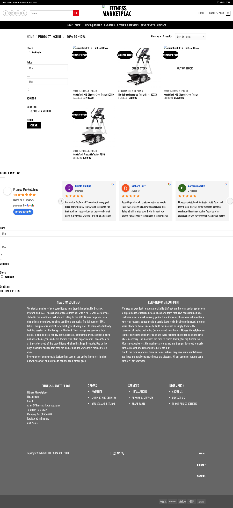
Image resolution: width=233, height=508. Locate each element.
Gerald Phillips (83, 186)
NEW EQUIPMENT (93, 25)
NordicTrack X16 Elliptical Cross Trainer (181, 94)
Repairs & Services (128, 25)
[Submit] (76, 13)
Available (36, 52)
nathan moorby (196, 186)
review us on (21, 211)
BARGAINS (109, 25)
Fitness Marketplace (25, 189)
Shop (78, 25)
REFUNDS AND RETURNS (103, 404)
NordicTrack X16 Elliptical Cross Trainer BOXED (93, 94)
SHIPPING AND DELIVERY (103, 398)
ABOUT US (177, 391)
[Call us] (24, 13)
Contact (161, 25)
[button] (223, 2)
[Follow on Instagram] (12, 13)
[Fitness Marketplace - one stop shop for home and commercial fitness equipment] (116, 13)
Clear (34, 125)
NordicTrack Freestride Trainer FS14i (89, 154)
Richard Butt (139, 186)
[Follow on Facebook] (6, 13)
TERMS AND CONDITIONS (184, 404)
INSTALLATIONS (139, 391)
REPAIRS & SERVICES (142, 398)
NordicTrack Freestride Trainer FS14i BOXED (137, 94)
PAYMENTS (96, 391)
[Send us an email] (18, 13)
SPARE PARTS (148, 25)
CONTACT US (178, 398)
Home (69, 25)
